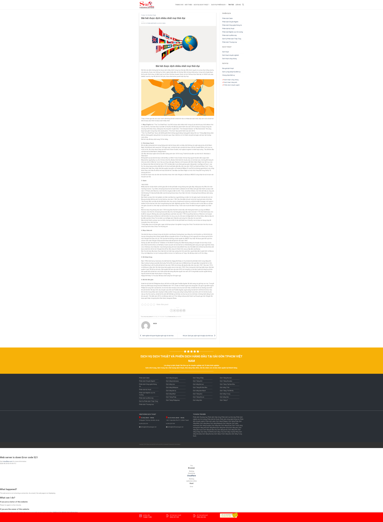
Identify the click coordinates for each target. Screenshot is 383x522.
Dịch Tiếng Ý (224, 400)
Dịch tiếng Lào (170, 384)
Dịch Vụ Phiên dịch (218, 4)
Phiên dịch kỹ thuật (228, 28)
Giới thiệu (188, 4)
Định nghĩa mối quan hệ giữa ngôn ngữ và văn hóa (157, 335)
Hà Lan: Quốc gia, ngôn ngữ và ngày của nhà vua (198, 335)
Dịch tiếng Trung (225, 394)
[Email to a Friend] (177, 310)
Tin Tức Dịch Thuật (151, 15)
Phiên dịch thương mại (200, 417)
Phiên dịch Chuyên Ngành (230, 22)
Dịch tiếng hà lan (226, 425)
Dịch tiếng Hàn (197, 400)
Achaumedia (166, 444)
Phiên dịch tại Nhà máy (229, 35)
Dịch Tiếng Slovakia (226, 381)
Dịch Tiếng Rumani (226, 378)
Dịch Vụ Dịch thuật (201, 4)
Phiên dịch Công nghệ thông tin (232, 25)
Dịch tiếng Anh (201, 427)
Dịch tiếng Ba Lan (198, 384)
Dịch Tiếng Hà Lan (198, 397)
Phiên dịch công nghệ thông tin (229, 419)
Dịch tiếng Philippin (222, 421)
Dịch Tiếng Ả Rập (198, 378)
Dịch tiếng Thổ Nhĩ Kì (207, 432)
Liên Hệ (238, 4)
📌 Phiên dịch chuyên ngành (231, 85)
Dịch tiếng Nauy (205, 423)
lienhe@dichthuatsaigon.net (148, 427)
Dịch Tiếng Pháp (171, 397)
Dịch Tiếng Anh (197, 381)
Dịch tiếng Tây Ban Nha (231, 432)
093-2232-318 (144, 423)
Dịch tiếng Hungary (172, 378)
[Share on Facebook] (171, 310)
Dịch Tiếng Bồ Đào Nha (200, 387)
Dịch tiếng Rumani (208, 434)
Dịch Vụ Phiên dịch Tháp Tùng (231, 39)
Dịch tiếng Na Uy (171, 390)
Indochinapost (177, 444)
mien (164, 23)
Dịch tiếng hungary (205, 425)
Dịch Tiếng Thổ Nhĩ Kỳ (226, 390)
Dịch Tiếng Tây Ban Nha (227, 384)
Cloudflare (191, 476)
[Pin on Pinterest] (180, 310)
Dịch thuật (225, 52)
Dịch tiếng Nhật (171, 394)
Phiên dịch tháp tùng (214, 417)
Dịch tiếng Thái (224, 387)
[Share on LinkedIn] (184, 310)
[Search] (243, 5)
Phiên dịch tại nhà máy (228, 417)
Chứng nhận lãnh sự (228, 75)
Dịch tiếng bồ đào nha (210, 429)
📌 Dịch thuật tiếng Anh (229, 82)
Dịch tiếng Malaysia (172, 387)
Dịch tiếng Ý (218, 434)
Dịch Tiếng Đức (197, 394)
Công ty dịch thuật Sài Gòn (151, 444)
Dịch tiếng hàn (216, 425)
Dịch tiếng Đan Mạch (199, 390)
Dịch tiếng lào (227, 423)
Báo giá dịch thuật (228, 68)
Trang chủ (179, 4)
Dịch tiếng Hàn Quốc (222, 427)
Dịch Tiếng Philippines (173, 400)
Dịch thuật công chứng (229, 58)
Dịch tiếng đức (233, 427)
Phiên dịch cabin (210, 421)
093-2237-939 (171, 423)
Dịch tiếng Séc (224, 397)
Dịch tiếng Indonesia (172, 381)
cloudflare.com (7, 461)
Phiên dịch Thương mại (229, 42)
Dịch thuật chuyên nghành (230, 55)
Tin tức (231, 4)
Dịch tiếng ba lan (222, 429)
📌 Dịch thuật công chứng (230, 79)
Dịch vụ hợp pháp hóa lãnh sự (231, 72)
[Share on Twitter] (174, 310)
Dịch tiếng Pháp (233, 421)
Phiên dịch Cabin (227, 18)
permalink (178, 316)
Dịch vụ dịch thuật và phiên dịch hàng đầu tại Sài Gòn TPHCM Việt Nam (191, 359)
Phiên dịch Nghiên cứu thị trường (232, 32)
